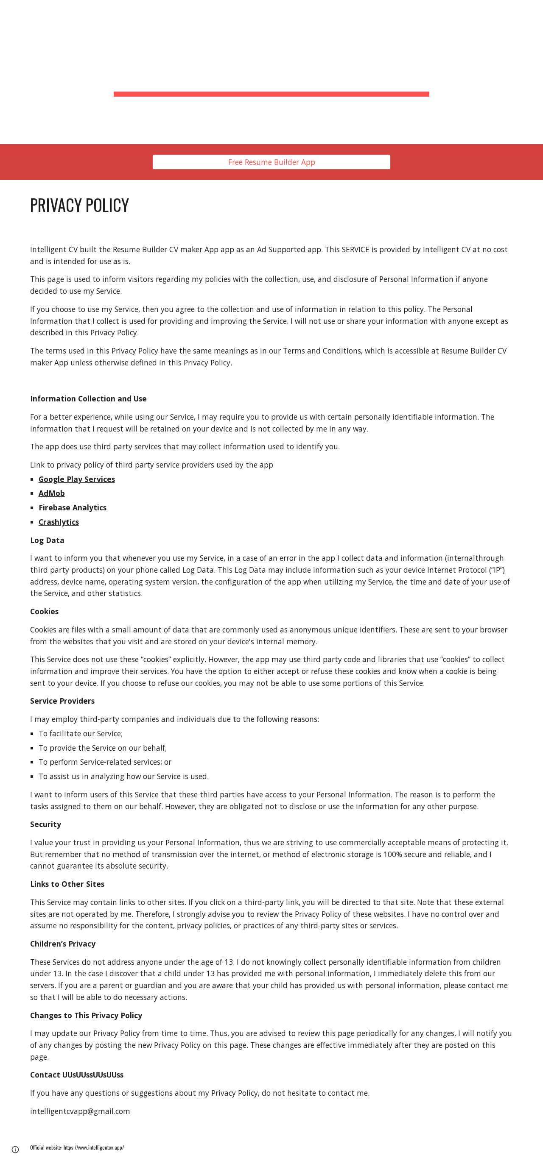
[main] (271, 72)
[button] (15, 1150)
